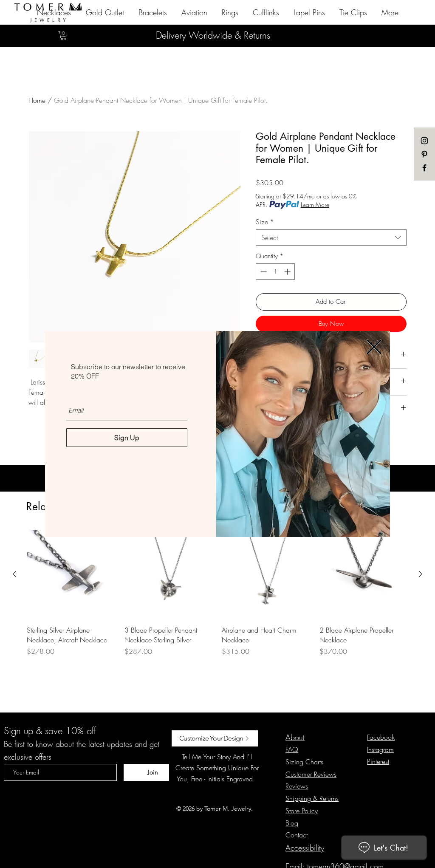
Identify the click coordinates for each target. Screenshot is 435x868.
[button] (374, 346)
